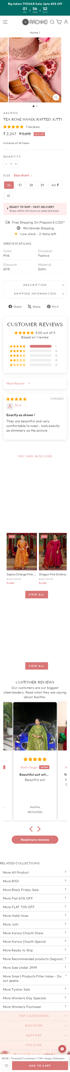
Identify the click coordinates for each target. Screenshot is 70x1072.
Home (34, 32)
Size (7, 175)
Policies (34, 1045)
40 (54, 185)
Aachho (10, 113)
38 (31, 185)
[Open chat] (62, 1049)
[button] (13, 127)
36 (9, 185)
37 (20, 185)
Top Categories (34, 1016)
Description (35, 285)
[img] (16, 399)
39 (42, 185)
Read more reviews (35, 840)
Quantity (12, 156)
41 (8, 196)
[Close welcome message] (62, 1034)
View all (37, 594)
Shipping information (35, 293)
